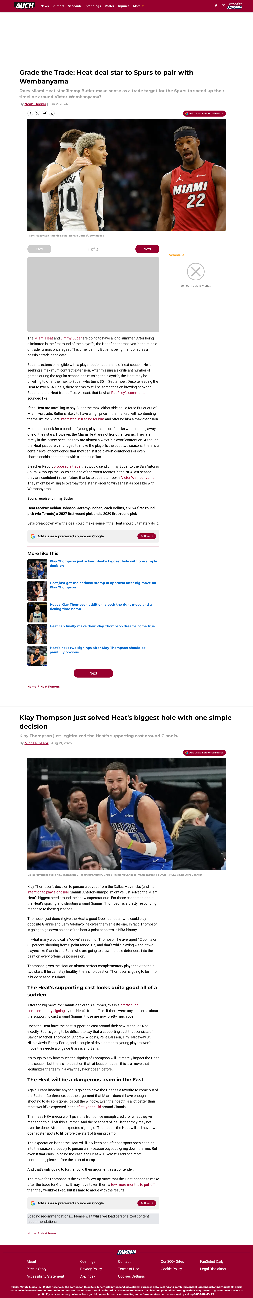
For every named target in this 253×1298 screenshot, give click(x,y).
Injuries (123, 6)
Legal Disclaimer (213, 1269)
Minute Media (28, 1286)
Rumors (58, 6)
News (45, 6)
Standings (93, 6)
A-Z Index (87, 1276)
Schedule (75, 6)
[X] (223, 5)
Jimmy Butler (71, 338)
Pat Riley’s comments (128, 393)
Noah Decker (35, 104)
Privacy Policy (91, 1269)
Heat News (48, 1233)
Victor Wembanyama (138, 477)
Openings (87, 1261)
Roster (109, 6)
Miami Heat (43, 338)
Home (31, 686)
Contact (124, 1261)
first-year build (90, 1107)
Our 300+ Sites (172, 1261)
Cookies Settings (131, 1276)
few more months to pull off (133, 1184)
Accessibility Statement (45, 1276)
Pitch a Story (37, 1269)
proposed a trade (67, 466)
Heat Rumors (50, 686)
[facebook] (216, 5)
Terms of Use (128, 1269)
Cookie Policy (171, 1269)
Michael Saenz (37, 743)
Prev (39, 249)
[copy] (52, 113)
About (31, 1261)
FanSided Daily (212, 1261)
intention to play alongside (48, 892)
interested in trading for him (82, 419)
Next (147, 249)
